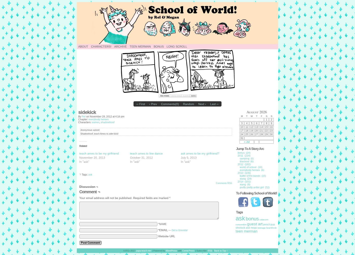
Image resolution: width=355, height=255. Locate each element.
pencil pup (269, 224)
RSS (210, 250)
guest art (255, 224)
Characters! (101, 46)
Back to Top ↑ (221, 250)
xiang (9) (245, 184)
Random (188, 104)
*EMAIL (173, 230)
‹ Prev (153, 104)
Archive (120, 46)
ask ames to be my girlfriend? (200, 153)
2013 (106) (244, 173)
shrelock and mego (246, 227)
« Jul (247, 141)
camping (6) (247, 158)
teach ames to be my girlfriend (99, 153)
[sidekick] (177, 92)
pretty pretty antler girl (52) (255, 187)
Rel (84, 116)
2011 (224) (244, 155)
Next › (202, 104)
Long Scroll (177, 46)
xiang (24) (246, 178)
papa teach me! (200, 23)
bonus (252, 218)
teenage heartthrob (267, 228)
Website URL (166, 236)
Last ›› (214, 104)
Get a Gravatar (180, 230)
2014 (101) (244, 181)
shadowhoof (107, 122)
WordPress (171, 250)
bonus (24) (244, 152)
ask (90, 174)
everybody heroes (99, 119)
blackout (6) (247, 161)
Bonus (159, 46)
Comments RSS (224, 183)
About (83, 46)
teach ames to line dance (146, 153)
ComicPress (188, 250)
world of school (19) (251, 167)
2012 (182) (244, 164)
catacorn (263, 219)
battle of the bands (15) (253, 175)
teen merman (246, 231)
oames (95, 122)
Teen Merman (140, 46)
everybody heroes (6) (252, 170)
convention (241, 224)
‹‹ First (140, 104)
